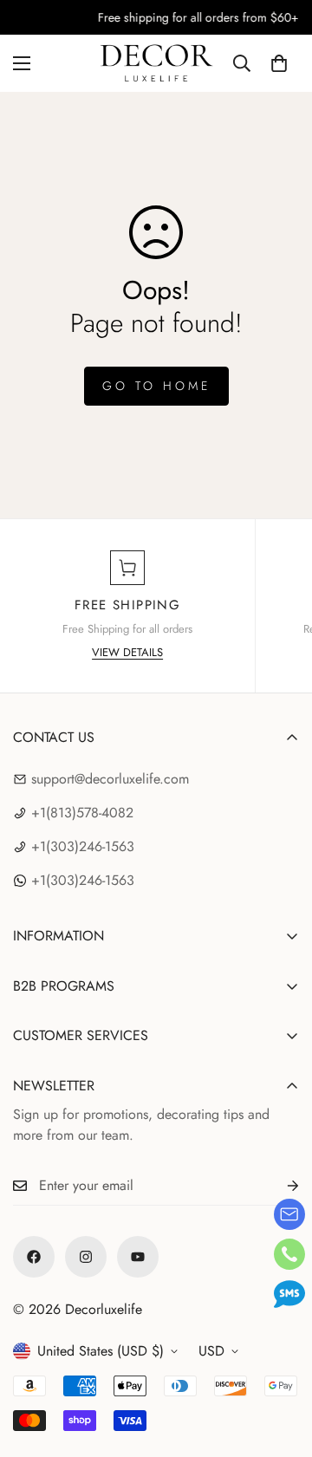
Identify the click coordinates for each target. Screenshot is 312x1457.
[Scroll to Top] (280, 1365)
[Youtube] (138, 1257)
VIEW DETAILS (127, 652)
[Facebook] (34, 1257)
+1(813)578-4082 (82, 813)
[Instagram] (86, 1257)
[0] (279, 63)
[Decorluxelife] (156, 63)
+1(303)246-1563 (82, 846)
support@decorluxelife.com (110, 779)
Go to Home (156, 385)
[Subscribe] (279, 1186)
